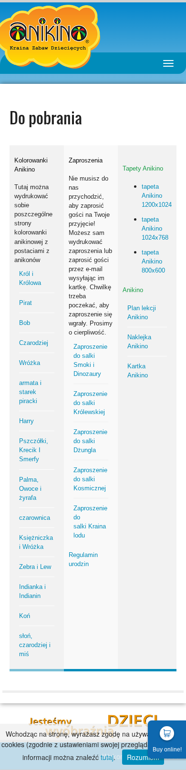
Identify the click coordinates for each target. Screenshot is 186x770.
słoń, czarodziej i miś (35, 645)
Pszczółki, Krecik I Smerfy (33, 450)
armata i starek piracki (30, 392)
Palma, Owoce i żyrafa (30, 488)
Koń (24, 615)
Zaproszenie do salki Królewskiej (90, 402)
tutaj (107, 757)
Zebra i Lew (35, 566)
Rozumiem (143, 757)
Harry (26, 421)
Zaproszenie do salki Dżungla (90, 441)
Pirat (25, 302)
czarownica (34, 517)
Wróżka (29, 362)
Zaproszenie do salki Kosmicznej (90, 479)
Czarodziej (33, 342)
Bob (24, 322)
